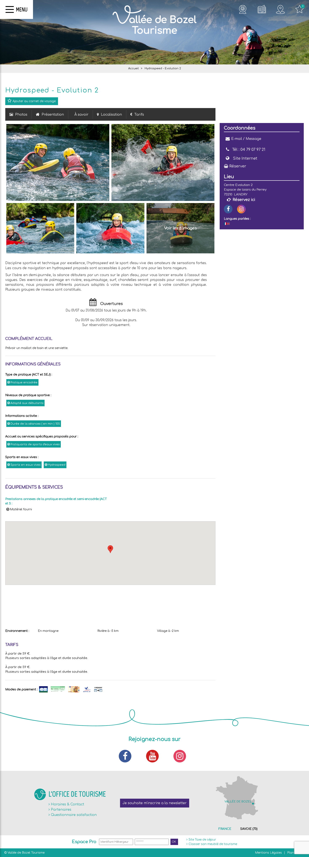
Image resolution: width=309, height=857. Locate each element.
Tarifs (139, 114)
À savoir (81, 114)
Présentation (53, 114)
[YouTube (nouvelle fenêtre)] (154, 756)
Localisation (111, 114)
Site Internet (245, 158)
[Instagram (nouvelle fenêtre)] (241, 209)
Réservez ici (244, 200)
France (224, 828)
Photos (21, 114)
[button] (110, 549)
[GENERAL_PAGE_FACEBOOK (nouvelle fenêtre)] (228, 209)
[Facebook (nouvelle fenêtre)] (127, 756)
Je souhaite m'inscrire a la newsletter (155, 803)
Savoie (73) (249, 828)
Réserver (237, 166)
